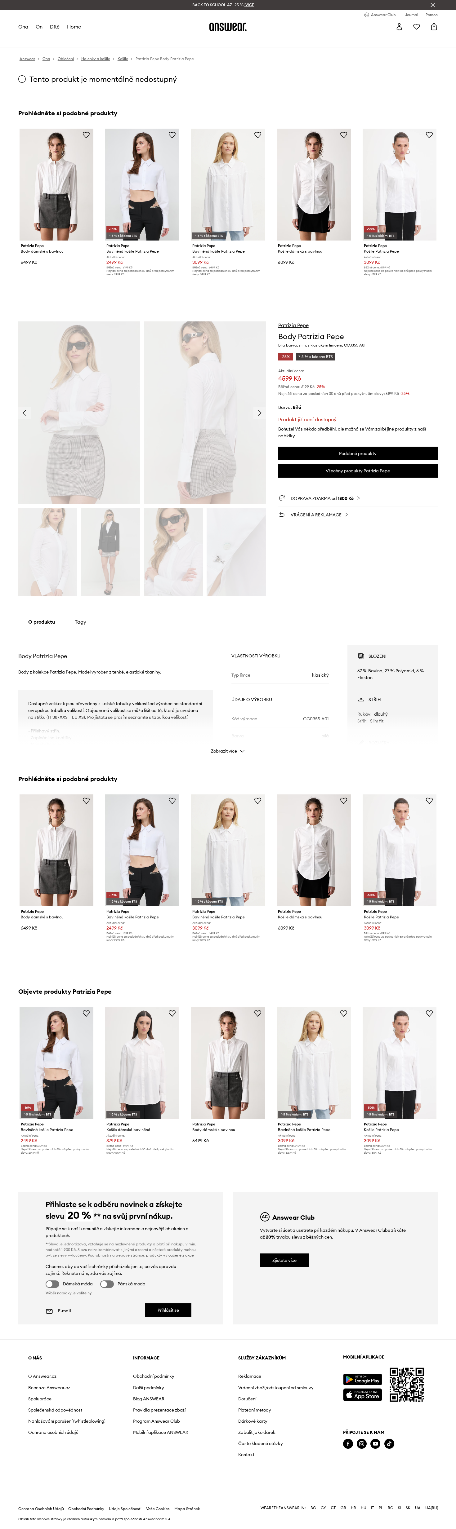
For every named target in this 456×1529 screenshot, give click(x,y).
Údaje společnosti (125, 1509)
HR (353, 1508)
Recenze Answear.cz (49, 1387)
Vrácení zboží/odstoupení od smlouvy (276, 1387)
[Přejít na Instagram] (362, 1443)
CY (323, 1508)
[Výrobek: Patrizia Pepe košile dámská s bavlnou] (314, 185)
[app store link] (362, 1394)
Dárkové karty (252, 1421)
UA (418, 1508)
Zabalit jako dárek (256, 1432)
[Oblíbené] (416, 26)
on (39, 27)
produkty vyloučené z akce (170, 1255)
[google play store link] (362, 1379)
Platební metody (254, 1410)
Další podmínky (148, 1387)
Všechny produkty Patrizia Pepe (358, 471)
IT (372, 1508)
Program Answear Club (156, 1421)
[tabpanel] (228, 693)
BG (313, 1508)
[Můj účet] (399, 26)
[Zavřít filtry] (433, 5)
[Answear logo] (228, 26)
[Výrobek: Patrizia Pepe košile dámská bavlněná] (142, 1063)
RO (390, 1508)
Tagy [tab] (80, 622)
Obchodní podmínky (153, 1376)
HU (363, 1508)
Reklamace (249, 1376)
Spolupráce (39, 1399)
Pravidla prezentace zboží (159, 1410)
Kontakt (246, 1454)
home (74, 27)
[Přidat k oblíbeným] (86, 134)
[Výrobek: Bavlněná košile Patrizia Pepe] (142, 185)
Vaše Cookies (158, 1509)
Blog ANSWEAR (148, 1399)
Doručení (247, 1399)
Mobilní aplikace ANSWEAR (160, 1432)
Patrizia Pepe (293, 325)
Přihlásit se (168, 1310)
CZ (333, 1508)
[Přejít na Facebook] (348, 1443)
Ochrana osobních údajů (53, 1432)
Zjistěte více (284, 1260)
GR (343, 1508)
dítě (55, 27)
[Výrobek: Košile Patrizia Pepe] (399, 185)
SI (399, 1508)
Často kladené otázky (260, 1443)
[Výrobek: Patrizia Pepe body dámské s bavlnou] (56, 185)
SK (408, 1508)
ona (23, 27)
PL (381, 1508)
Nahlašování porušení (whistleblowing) (66, 1421)
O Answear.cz (42, 1376)
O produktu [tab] (41, 622)
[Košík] (434, 26)
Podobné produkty (358, 453)
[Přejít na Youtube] (375, 1443)
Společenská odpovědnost (55, 1410)
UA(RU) (431, 1508)
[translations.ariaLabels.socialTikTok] (389, 1444)
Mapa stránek (187, 1509)
